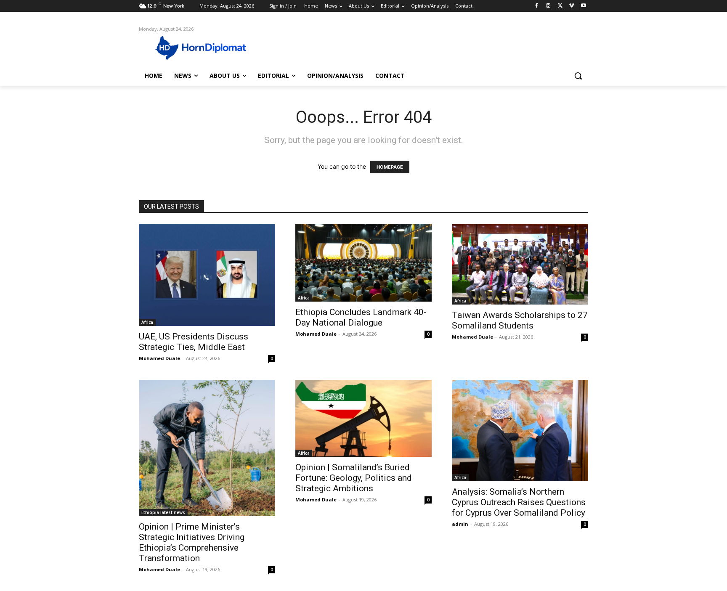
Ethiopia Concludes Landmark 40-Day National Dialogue (361, 317)
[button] (578, 76)
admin (460, 524)
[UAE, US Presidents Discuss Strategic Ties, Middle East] (207, 275)
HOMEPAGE (390, 167)
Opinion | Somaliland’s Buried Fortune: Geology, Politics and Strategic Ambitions (353, 477)
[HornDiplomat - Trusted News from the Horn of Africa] (206, 47)
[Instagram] (548, 6)
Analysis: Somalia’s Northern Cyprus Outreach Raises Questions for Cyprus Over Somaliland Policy (519, 502)
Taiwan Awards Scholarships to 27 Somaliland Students (520, 320)
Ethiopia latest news (163, 512)
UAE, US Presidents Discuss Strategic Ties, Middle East (193, 341)
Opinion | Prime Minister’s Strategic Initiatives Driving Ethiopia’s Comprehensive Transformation (191, 542)
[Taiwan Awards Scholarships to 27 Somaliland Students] (520, 264)
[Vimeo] (571, 6)
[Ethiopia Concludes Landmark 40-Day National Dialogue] (363, 262)
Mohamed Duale (159, 358)
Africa (147, 322)
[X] (560, 6)
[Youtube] (583, 6)
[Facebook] (536, 6)
